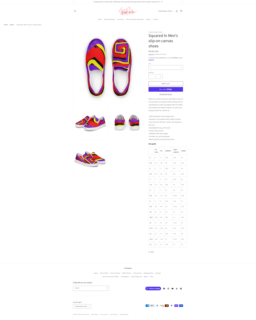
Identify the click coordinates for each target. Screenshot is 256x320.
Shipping (151, 54)
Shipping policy (124, 314)
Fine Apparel (125, 276)
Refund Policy (126, 273)
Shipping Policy (149, 273)
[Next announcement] (182, 2)
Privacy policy (104, 314)
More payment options (166, 94)
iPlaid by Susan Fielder (83, 314)
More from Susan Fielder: (111, 276)
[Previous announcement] (74, 2)
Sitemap (158, 273)
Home (6, 25)
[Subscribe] (106, 285)
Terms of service (114, 314)
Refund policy (94, 314)
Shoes (12, 25)
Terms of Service (115, 273)
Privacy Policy (137, 273)
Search (96, 273)
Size (149, 63)
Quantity (151, 72)
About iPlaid (104, 273)
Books (146, 276)
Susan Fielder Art (136, 276)
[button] (75, 11)
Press (151, 276)
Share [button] (152, 252)
